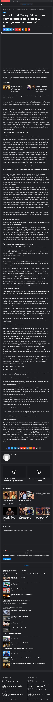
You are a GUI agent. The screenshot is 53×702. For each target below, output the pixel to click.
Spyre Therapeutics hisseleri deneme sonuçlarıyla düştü (16, 600)
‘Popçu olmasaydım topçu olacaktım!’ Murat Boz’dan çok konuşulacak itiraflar (42, 88)
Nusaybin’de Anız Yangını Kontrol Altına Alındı (21, 594)
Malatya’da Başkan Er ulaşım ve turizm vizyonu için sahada (43, 492)
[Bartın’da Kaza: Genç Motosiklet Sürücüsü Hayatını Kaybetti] (6, 638)
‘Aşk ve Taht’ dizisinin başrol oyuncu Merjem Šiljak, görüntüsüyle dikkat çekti (26, 517)
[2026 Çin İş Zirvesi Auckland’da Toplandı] (6, 653)
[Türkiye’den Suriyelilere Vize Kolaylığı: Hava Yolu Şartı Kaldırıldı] (6, 584)
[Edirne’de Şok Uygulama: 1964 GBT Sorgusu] (6, 644)
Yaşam (9, 9)
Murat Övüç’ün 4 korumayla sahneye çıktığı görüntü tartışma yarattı (42, 517)
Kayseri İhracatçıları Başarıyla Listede (12, 633)
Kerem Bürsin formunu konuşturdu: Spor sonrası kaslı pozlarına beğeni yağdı (10, 502)
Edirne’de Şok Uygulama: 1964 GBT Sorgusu (21, 642)
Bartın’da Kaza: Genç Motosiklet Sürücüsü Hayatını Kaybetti (25, 637)
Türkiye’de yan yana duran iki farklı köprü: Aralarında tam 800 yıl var (27, 657)
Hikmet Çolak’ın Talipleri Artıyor (18, 588)
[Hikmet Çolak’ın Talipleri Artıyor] (6, 590)
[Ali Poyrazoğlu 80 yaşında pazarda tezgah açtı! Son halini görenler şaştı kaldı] (10, 511)
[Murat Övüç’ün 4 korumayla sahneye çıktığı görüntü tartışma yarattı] (43, 511)
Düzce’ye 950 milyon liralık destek (17, 1)
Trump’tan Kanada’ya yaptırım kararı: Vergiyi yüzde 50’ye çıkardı (18, 648)
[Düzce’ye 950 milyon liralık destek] (6, 579)
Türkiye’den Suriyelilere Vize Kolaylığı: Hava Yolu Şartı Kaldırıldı (25, 583)
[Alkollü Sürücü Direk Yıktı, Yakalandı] (6, 629)
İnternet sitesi (30, 550)
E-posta (5, 550)
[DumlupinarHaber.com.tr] (26, 4)
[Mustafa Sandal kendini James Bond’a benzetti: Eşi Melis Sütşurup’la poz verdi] (26, 495)
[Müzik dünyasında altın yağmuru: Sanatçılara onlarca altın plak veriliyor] (6, 87)
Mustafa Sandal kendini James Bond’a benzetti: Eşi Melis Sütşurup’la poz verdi (25, 502)
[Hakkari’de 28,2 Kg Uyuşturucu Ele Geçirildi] (6, 612)
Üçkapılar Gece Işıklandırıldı (17, 622)
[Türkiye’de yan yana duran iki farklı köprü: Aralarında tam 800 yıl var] (6, 659)
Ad (4, 545)
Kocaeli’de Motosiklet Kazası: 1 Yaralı (20, 616)
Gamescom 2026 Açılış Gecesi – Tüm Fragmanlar (14, 570)
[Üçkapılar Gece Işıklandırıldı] (6, 623)
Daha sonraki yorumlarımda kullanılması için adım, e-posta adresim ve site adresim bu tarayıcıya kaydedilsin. (27, 555)
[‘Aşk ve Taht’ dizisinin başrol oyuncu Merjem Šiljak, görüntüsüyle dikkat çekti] (26, 511)
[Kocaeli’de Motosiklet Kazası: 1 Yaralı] (6, 618)
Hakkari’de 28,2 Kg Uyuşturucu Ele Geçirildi (21, 610)
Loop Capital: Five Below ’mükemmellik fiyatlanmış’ (15, 603)
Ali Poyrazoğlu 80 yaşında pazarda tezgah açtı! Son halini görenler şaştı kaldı (9, 517)
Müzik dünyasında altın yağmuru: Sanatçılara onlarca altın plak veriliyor (18, 88)
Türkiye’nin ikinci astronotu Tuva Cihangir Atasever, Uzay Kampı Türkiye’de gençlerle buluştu (25, 573)
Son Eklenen (26, 565)
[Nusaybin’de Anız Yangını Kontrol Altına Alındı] (6, 596)
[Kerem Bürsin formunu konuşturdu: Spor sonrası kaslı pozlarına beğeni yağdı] (10, 495)
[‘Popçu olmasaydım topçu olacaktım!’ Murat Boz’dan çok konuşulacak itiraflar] (31, 87)
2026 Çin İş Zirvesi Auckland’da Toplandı (20, 652)
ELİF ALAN (7, 26)
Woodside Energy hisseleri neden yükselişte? (13, 607)
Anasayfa (6, 9)
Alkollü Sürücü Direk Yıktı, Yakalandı (19, 628)
